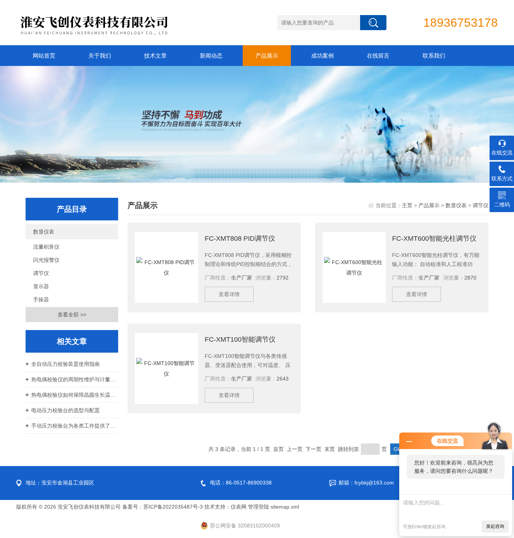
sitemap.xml (285, 507)
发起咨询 (495, 526)
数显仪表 (43, 232)
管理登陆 (258, 507)
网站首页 (44, 55)
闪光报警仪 (46, 260)
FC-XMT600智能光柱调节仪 (434, 238)
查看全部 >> (72, 315)
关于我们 (99, 55)
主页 (407, 205)
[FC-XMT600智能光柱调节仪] (354, 267)
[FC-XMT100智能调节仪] (166, 368)
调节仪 (41, 273)
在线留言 (378, 55)
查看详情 (229, 294)
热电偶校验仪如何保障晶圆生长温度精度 (74, 395)
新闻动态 (211, 55)
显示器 (41, 286)
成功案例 (322, 55)
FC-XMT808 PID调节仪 (240, 238)
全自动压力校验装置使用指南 (65, 364)
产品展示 (266, 55)
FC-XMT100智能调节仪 (240, 339)
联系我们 (434, 55)
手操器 (41, 300)
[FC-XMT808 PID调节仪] (166, 267)
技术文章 (155, 55)
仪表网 (238, 507)
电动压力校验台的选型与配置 (65, 410)
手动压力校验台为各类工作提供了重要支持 (74, 426)
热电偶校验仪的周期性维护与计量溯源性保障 (74, 379)
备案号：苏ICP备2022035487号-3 (162, 507)
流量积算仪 (46, 247)
